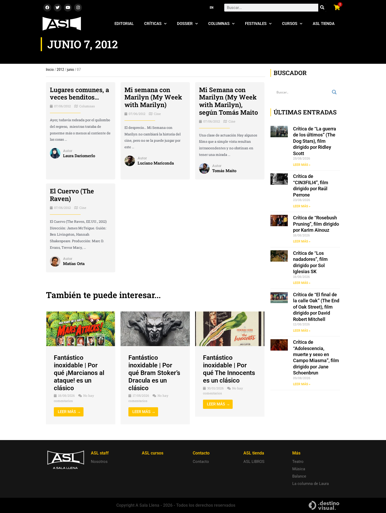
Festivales (256, 23)
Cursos (289, 23)
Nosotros (99, 461)
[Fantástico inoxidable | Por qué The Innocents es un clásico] (229, 328)
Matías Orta (74, 263)
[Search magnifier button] (334, 92)
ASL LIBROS (253, 461)
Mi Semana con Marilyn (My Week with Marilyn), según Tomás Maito (228, 101)
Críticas (152, 23)
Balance (299, 476)
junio (70, 69)
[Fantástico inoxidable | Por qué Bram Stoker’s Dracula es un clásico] (155, 328)
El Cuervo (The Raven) (72, 195)
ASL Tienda (324, 23)
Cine (157, 114)
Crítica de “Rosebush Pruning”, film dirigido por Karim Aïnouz (316, 224)
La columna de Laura (310, 483)
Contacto (201, 461)
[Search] (322, 8)
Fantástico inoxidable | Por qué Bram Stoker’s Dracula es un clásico (154, 373)
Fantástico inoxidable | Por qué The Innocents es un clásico (229, 369)
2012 (60, 69)
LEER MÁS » (301, 165)
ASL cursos (152, 453)
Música (298, 469)
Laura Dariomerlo (79, 155)
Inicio (50, 69)
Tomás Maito (224, 170)
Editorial (124, 23)
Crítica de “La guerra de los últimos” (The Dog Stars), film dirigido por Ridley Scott (314, 141)
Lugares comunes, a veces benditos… (79, 94)
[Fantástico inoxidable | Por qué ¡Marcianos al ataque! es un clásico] (80, 328)
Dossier (185, 23)
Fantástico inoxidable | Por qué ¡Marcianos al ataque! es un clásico (79, 373)
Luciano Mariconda (156, 163)
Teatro (298, 461)
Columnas (218, 23)
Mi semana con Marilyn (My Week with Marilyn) (153, 97)
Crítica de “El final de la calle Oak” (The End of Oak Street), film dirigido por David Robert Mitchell (316, 307)
